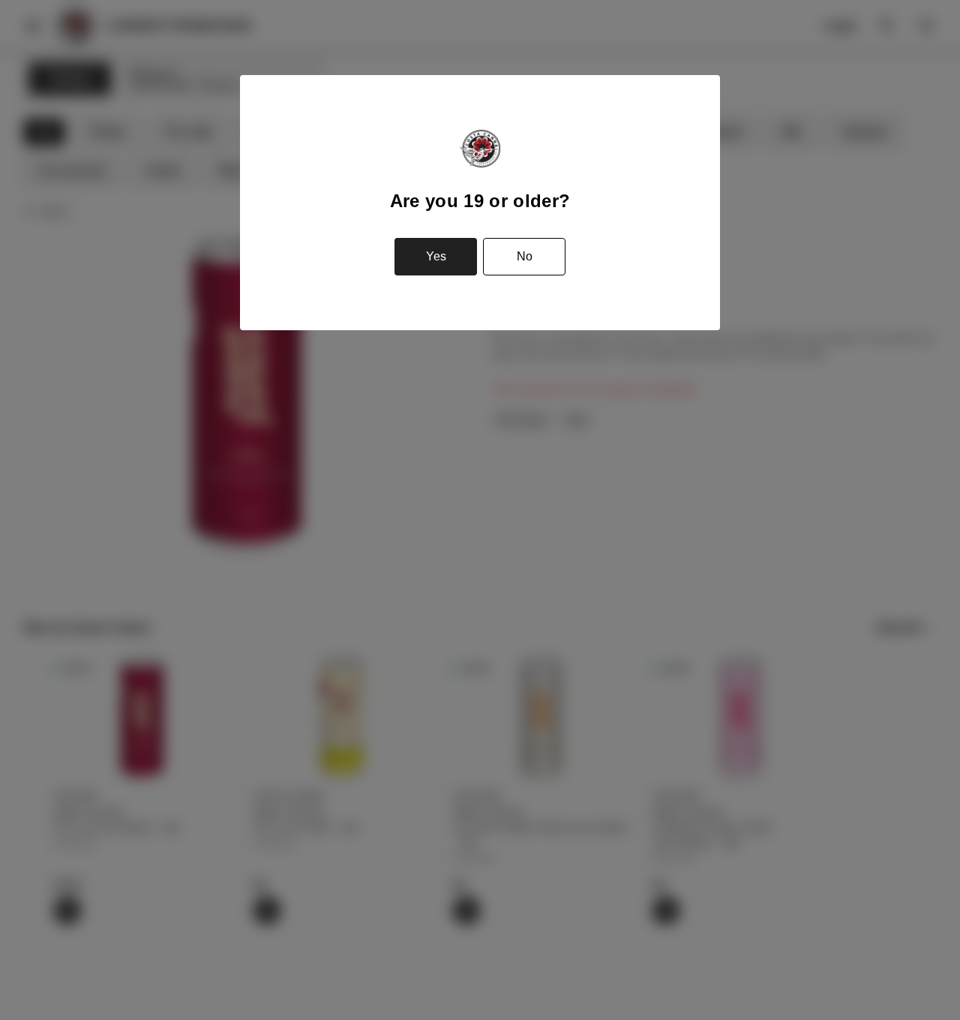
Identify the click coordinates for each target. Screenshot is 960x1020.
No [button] (524, 256)
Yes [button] (436, 256)
